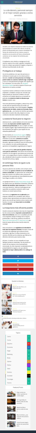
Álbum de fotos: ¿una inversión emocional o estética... (22, 416)
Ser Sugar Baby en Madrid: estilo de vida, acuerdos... (22, 401)
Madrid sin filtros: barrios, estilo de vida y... (22, 409)
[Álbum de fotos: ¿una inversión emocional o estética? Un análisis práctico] (12, 417)
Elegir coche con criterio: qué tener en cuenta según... (22, 394)
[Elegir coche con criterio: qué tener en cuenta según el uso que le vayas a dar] (12, 394)
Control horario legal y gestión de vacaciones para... (23, 424)
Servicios (18, 8)
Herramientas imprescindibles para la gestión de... (18, 325)
